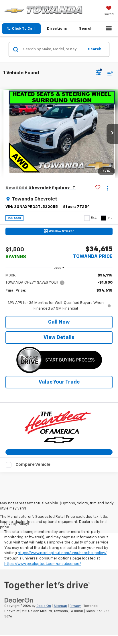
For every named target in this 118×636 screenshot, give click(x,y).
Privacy (75, 605)
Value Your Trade (59, 382)
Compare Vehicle (32, 464)
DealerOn (43, 605)
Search (94, 49)
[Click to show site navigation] (109, 28)
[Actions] (108, 188)
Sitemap (60, 605)
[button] (21, 28)
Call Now (59, 322)
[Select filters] (98, 73)
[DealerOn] (19, 600)
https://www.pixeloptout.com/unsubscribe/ (42, 564)
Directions (57, 29)
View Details (59, 337)
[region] (59, 292)
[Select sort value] (108, 73)
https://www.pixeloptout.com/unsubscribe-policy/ (62, 553)
